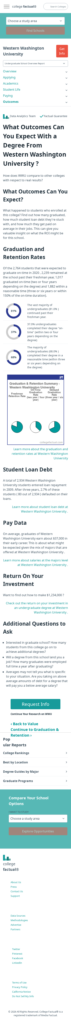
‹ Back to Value (24, 723)
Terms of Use (19, 982)
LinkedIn (17, 962)
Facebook (17, 958)
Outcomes (11, 102)
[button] (62, 51)
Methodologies (19, 920)
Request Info (35, 704)
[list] (35, 71)
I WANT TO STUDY (19, 812)
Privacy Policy (19, 987)
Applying (9, 77)
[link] (35, 71)
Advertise (16, 924)
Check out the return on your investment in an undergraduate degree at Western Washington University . (37, 607)
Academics (10, 83)
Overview (9, 71)
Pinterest (17, 953)
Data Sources (18, 915)
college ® (24, 6)
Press (14, 886)
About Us (16, 882)
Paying (8, 96)
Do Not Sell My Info (23, 996)
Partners (15, 929)
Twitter (16, 949)
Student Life (11, 89)
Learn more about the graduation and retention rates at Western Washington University (40, 453)
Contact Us (17, 891)
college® (11, 866)
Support (15, 896)
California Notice (21, 991)
